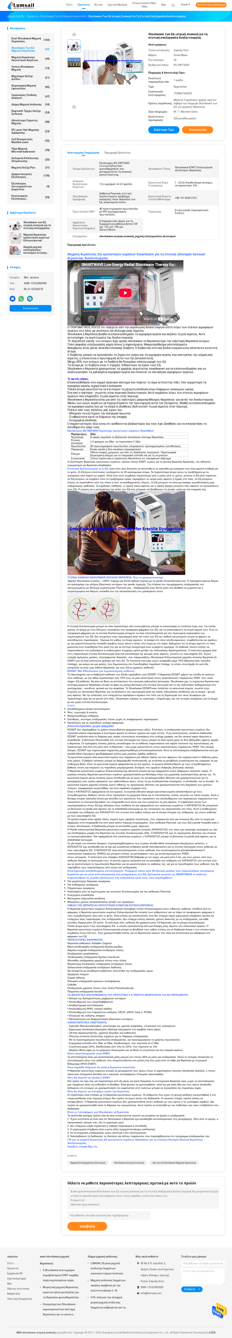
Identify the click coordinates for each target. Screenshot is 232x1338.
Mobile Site (13, 1293)
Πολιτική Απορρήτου (19, 1298)
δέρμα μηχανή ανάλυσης (30, 104)
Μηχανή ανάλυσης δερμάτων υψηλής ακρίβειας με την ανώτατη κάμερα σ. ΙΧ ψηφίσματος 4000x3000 (108, 1286)
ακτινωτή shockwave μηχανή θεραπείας (174, 1163)
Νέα (9, 1283)
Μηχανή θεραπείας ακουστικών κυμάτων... (30, 59)
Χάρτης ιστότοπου (18, 1288)
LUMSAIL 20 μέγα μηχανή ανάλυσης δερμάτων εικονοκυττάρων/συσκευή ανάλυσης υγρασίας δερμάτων (109, 1269)
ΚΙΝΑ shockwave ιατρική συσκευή (36, 1332)
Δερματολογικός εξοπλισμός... (30, 175)
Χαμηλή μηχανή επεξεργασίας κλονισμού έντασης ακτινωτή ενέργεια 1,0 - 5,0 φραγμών (36, 250)
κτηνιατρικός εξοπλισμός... (30, 197)
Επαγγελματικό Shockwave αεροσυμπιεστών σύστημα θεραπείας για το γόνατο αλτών (59, 1310)
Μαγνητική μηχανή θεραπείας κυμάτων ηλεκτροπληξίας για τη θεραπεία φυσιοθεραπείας (61, 1292)
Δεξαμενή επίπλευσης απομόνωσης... (30, 159)
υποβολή (87, 1226)
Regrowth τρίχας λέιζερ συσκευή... (30, 112)
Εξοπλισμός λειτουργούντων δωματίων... (30, 186)
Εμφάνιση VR (14, 1273)
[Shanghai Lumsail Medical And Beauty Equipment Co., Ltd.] (21, 5)
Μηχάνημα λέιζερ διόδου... (30, 78)
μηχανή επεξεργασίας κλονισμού (88, 1163)
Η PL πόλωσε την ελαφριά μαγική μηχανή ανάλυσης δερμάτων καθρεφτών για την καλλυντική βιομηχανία (109, 1303)
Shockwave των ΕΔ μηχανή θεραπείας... (30, 49)
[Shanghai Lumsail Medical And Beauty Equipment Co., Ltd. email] (12, 298)
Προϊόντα (12, 1268)
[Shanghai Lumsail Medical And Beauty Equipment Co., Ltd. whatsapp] (21, 298)
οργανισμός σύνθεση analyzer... (30, 96)
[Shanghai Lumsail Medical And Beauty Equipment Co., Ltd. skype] (30, 298)
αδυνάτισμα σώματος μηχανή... (30, 122)
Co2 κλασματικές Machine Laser (30, 141)
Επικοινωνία (30, 308)
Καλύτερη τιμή (164, 129)
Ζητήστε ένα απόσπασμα (211, 4)
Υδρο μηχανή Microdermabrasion (30, 150)
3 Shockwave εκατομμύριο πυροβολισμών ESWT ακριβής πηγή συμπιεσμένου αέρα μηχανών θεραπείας (61, 1276)
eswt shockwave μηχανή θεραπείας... (30, 40)
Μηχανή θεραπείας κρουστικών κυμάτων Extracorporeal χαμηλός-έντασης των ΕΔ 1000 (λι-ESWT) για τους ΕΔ (37, 237)
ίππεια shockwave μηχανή (30, 68)
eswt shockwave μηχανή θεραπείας (54, 1260)
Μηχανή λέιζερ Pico (30, 167)
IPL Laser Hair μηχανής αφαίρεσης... (30, 131)
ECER (212, 1332)
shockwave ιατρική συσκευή (129, 1163)
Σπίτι (10, 1263)
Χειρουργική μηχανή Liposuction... (30, 87)
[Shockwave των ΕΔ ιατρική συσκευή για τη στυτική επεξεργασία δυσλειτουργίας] (16, 226)
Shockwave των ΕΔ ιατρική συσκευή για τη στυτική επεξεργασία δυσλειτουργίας (37, 225)
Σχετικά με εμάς (16, 1278)
